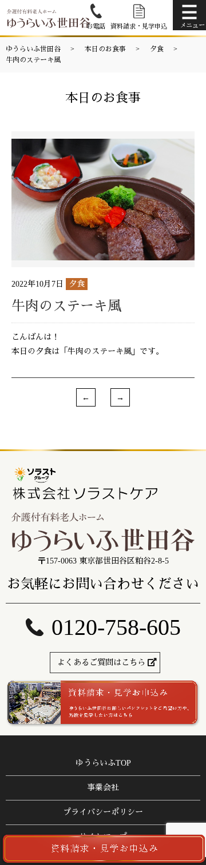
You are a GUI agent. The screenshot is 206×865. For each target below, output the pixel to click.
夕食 (157, 49)
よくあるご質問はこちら (101, 662)
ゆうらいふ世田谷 (33, 49)
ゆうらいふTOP (103, 763)
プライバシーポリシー (103, 812)
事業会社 (103, 787)
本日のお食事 (105, 49)
